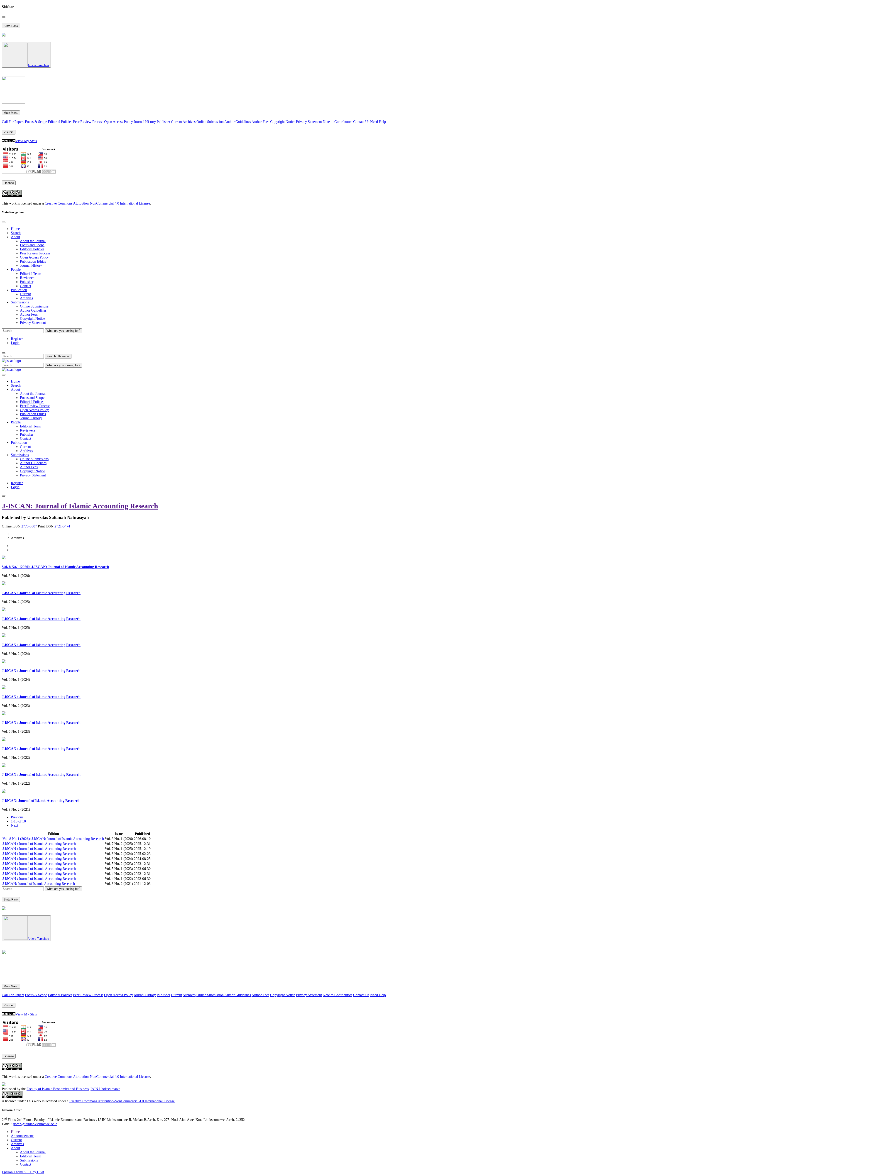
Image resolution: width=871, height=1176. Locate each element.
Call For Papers (13, 122)
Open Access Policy (118, 122)
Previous (17, 817)
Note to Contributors (337, 122)
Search (16, 233)
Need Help (378, 122)
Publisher (163, 122)
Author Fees (260, 122)
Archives (189, 122)
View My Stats (26, 141)
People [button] (16, 269)
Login (15, 343)
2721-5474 (62, 526)
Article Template (38, 65)
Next (14, 825)
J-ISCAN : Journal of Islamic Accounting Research (41, 593)
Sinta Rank (11, 26)
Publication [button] (19, 290)
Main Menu (11, 113)
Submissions (29, 1160)
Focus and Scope (32, 245)
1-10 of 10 (18, 821)
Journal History (145, 122)
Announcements (22, 1136)
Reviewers (27, 278)
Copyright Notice (282, 122)
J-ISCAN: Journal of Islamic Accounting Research (80, 506)
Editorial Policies (60, 122)
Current (176, 122)
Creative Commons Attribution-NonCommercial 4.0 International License (97, 203)
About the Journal (33, 241)
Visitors (9, 132)
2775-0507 (29, 526)
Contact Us (361, 122)
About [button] (15, 237)
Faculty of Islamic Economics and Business (58, 1089)
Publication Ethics (33, 261)
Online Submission (210, 122)
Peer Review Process (88, 122)
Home (15, 229)
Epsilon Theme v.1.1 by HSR (23, 1172)
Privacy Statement (309, 122)
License (9, 183)
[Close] (3, 17)
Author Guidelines (237, 122)
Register (17, 339)
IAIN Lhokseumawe (105, 1089)
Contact (25, 286)
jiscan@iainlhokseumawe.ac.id (35, 1124)
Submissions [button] (20, 302)
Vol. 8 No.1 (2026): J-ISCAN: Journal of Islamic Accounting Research (55, 567)
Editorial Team (30, 274)
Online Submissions (34, 306)
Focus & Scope (36, 122)
